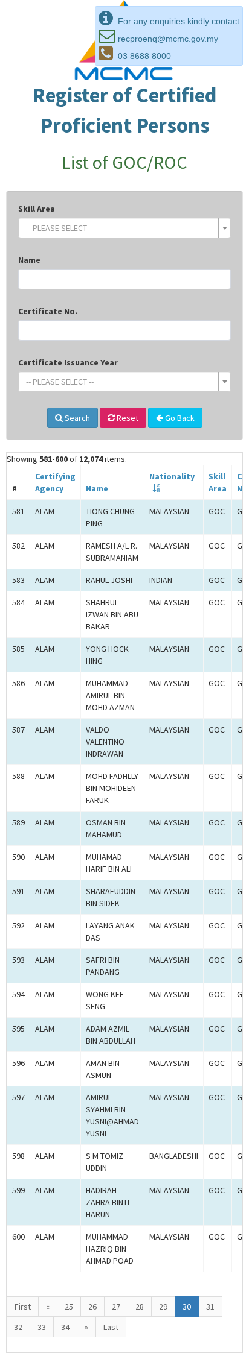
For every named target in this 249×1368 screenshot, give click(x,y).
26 (92, 1306)
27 (116, 1306)
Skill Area (36, 208)
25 (69, 1306)
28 (139, 1306)
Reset (126, 417)
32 (18, 1327)
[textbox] (121, 228)
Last (110, 1327)
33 (41, 1327)
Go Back (179, 417)
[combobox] (124, 228)
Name (29, 259)
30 (187, 1306)
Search (76, 417)
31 (210, 1306)
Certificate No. (47, 311)
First (23, 1306)
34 (65, 1327)
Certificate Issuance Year (68, 362)
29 (163, 1306)
